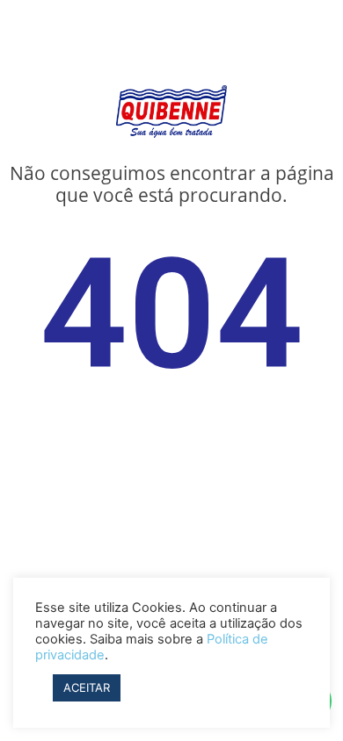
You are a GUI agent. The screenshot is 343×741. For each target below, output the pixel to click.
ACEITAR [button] (86, 687)
